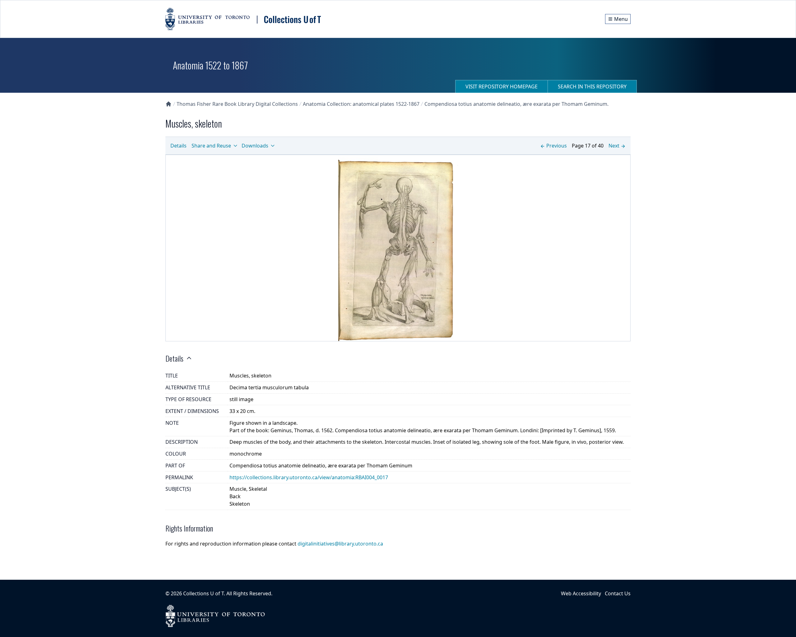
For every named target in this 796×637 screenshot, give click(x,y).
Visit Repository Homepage (501, 86)
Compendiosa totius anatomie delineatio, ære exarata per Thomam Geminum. (516, 104)
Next (614, 145)
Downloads (255, 145)
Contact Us (618, 593)
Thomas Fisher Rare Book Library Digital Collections (237, 104)
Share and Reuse (211, 145)
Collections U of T (203, 593)
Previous (556, 145)
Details (178, 145)
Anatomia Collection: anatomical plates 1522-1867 (361, 104)
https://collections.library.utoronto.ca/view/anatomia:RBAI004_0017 (308, 477)
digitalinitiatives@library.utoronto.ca (340, 543)
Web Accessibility (581, 593)
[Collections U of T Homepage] (168, 104)
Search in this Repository (592, 86)
